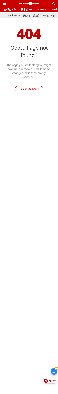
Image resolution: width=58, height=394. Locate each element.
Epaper (52, 381)
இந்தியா (27, 9)
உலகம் (42, 9)
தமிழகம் (10, 9)
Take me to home (29, 89)
